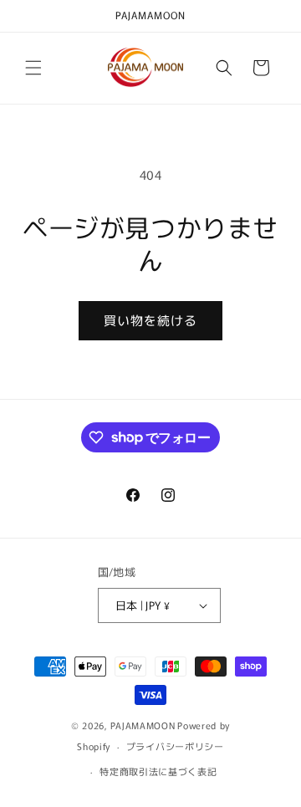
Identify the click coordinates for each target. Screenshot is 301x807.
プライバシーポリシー (175, 746)
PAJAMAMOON (142, 725)
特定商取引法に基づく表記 (158, 771)
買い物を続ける (150, 320)
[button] (33, 67)
